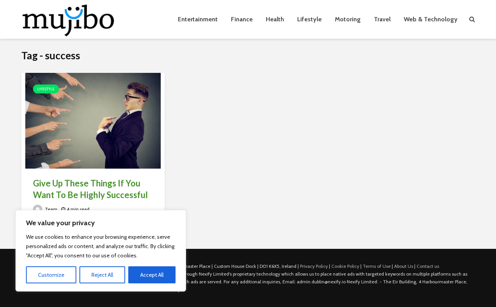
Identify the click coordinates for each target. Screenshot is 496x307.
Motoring (348, 19)
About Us (403, 266)
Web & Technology (431, 19)
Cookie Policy (345, 266)
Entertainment (198, 19)
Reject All (102, 274)
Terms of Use (377, 266)
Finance (242, 19)
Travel (382, 19)
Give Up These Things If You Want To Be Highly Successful (90, 189)
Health (275, 19)
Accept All (152, 274)
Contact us (428, 266)
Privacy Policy (314, 266)
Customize (51, 274)
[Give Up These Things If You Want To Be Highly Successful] (93, 120)
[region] (101, 250)
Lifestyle (309, 19)
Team (50, 209)
